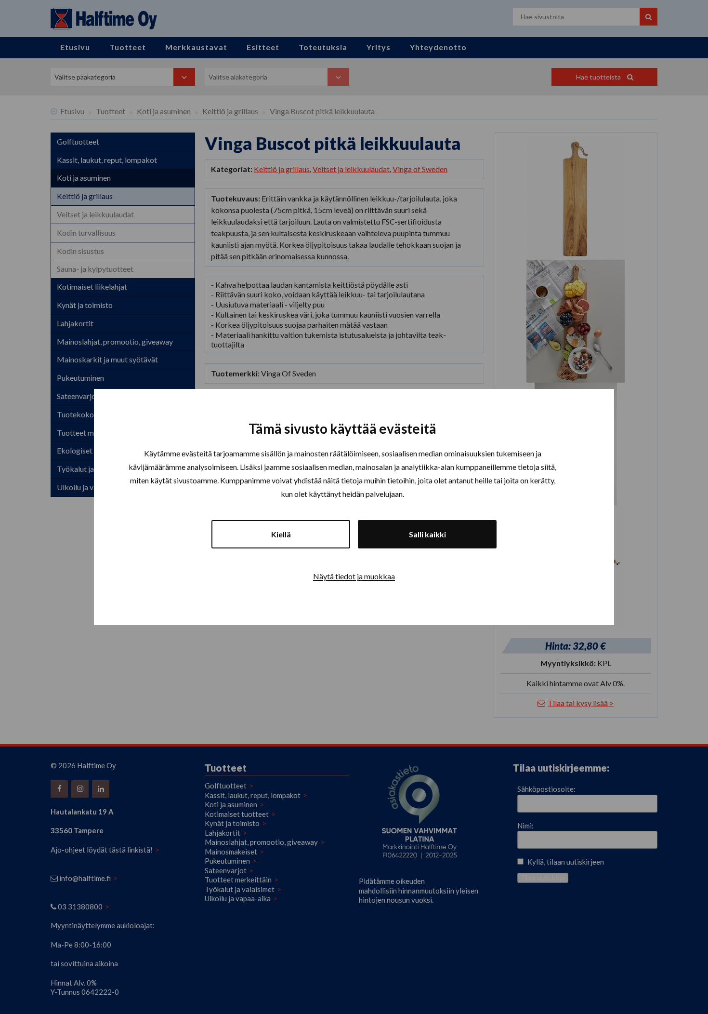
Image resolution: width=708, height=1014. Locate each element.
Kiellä (281, 534)
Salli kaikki (427, 534)
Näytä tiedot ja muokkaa (354, 576)
